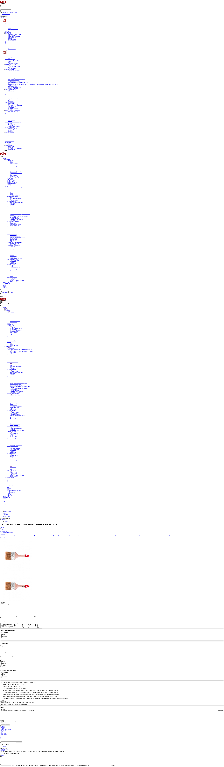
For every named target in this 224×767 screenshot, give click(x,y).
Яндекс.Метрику (28, 765)
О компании (2, 727)
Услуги (1, 731)
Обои (11, 189)
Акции (4, 284)
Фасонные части (13, 223)
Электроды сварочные (14, 207)
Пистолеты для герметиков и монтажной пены (19, 216)
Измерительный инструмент (15, 211)
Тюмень (6, 509)
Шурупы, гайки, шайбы (14, 230)
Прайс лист (5, 287)
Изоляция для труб (13, 235)
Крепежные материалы (12, 226)
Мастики (11, 193)
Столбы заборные (13, 278)
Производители (3, 734)
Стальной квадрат (11, 180)
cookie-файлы (35, 765)
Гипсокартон (12, 246)
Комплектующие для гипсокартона (17, 247)
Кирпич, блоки (10, 273)
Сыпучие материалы (11, 272)
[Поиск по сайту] (0, 11)
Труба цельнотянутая (14, 176)
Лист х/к (11, 164)
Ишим (6, 506)
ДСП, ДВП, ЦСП (13, 251)
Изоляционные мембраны (15, 195)
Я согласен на (11, 723)
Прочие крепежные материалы (16, 229)
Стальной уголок (10, 181)
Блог (1, 732)
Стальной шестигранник (12, 182)
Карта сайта (2, 735)
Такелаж (11, 227)
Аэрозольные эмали (14, 200)
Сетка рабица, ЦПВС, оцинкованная (17, 280)
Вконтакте (6, 521)
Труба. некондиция (13, 175)
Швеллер (9, 184)
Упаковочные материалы (15, 243)
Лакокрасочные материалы (13, 196)
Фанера (11, 250)
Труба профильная (13, 172)
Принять (113, 765)
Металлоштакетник (14, 281)
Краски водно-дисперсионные (16, 198)
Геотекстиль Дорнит (14, 238)
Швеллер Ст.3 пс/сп (14, 185)
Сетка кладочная (13, 263)
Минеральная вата (13, 239)
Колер (11, 197)
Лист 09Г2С (12, 162)
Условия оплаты (3, 737)
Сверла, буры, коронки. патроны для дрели (18, 210)
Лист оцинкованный (14, 163)
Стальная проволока (11, 183)
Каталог (4, 158)
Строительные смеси (11, 264)
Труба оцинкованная (14, 174)
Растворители (12, 203)
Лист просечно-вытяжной (15, 165)
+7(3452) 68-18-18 (4, 15)
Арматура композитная (14, 260)
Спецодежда (12, 257)
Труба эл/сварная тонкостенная (16, 173)
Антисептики (12, 204)
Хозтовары (12, 255)
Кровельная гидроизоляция (15, 192)
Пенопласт (12, 241)
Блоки (11, 275)
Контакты (5, 285)
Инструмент (10, 206)
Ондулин (11, 194)
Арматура (9, 167)
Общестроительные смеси (15, 267)
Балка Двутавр (10, 168)
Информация (3, 730)
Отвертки (12, 215)
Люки (11, 222)
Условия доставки (4, 738)
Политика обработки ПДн (5, 729)
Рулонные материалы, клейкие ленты (15, 242)
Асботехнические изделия (15, 236)
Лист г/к (11, 161)
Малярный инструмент (14, 209)
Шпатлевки (12, 270)
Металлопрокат (8, 159)
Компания (2, 726)
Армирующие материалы (12, 259)
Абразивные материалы (14, 208)
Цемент (11, 266)
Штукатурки (12, 271)
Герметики (12, 205)
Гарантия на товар (4, 739)
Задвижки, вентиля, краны (15, 225)
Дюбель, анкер (13, 232)
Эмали (11, 199)
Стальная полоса (10, 178)
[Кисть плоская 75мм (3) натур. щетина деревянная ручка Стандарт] (17, 570)
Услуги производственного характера (14, 480)
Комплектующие (13, 261)
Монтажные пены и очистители (16, 202)
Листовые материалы (11, 248)
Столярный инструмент (14, 218)
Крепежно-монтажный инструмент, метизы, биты (20, 214)
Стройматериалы (8, 186)
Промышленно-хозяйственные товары (17, 440)
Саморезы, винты (13, 228)
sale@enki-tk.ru (4, 519)
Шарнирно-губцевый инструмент (16, 219)
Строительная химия (11, 201)
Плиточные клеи (13, 268)
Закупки (4, 286)
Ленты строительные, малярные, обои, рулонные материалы (19, 187)
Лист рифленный (13, 166)
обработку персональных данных (14, 723)
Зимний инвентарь (13, 256)
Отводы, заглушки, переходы (15, 224)
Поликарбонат (13, 249)
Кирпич (11, 276)
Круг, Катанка (10, 179)
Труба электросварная (14, 177)
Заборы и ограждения (12, 277)
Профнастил (12, 279)
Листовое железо (11, 160)
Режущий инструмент (14, 217)
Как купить (2, 736)
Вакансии (2, 728)
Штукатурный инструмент (15, 220)
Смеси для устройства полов (15, 269)
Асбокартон (12, 252)
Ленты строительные (14, 188)
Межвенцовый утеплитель (15, 240)
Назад (6, 308)
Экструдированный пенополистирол (17, 237)
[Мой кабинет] (1, 293)
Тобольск (7, 507)
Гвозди (11, 231)
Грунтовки (12, 265)
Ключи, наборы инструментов (16, 213)
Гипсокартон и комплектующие (14, 245)
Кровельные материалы (12, 190)
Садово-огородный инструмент (16, 258)
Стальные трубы (11, 169)
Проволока (12, 262)
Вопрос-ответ (3, 733)
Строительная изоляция (12, 234)
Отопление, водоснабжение (13, 221)
